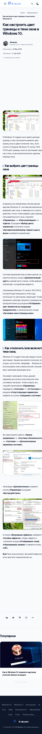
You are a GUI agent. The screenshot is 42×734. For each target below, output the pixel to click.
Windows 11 (18, 705)
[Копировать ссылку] (34, 617)
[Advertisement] (21, 86)
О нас (17, 714)
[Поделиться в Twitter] (14, 617)
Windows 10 (6, 705)
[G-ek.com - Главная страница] (18, 4)
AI (39, 705)
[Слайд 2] (17, 682)
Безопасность (21, 710)
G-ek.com (19, 727)
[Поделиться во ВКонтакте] (7, 617)
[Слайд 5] (24, 682)
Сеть (4, 710)
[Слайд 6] (26, 682)
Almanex (13, 42)
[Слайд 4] (22, 682)
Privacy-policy (28, 714)
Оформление (34, 710)
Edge (11, 710)
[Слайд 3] (20, 682)
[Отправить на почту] (27, 617)
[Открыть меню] (5, 3)
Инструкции (31, 705)
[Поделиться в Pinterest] (21, 617)
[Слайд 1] (15, 682)
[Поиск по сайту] (32, 3)
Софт (10, 714)
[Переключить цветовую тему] (37, 3)
